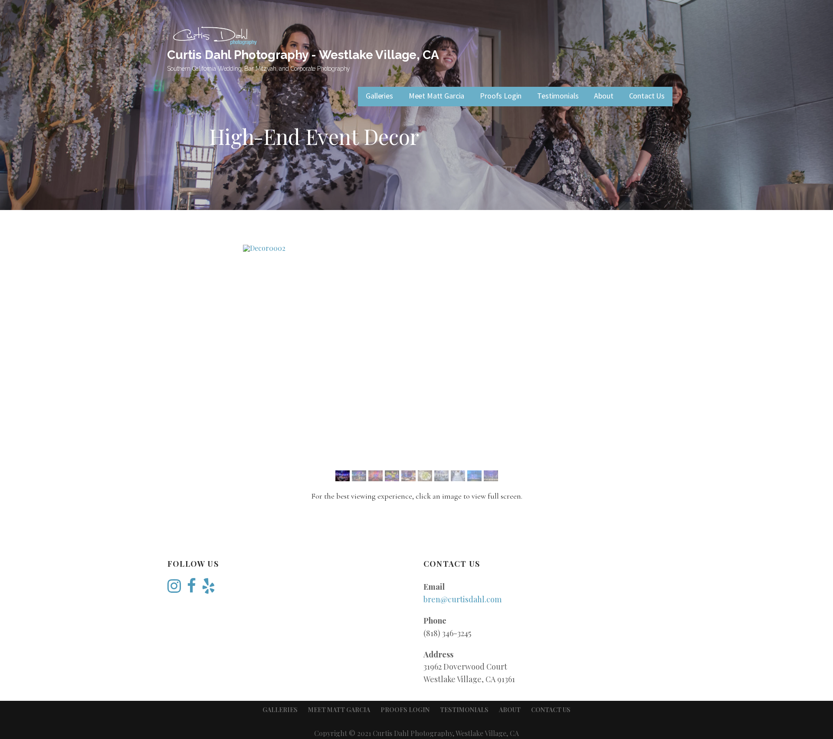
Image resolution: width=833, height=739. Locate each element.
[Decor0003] (416, 248)
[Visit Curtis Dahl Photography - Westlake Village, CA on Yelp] (208, 588)
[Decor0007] (414, 475)
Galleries (379, 96)
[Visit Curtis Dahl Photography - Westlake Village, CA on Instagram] (174, 588)
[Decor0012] (496, 475)
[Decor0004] (364, 475)
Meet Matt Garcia (436, 96)
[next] (598, 353)
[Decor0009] (447, 475)
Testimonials (557, 96)
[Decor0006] (397, 475)
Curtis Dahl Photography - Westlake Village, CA (303, 55)
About (603, 96)
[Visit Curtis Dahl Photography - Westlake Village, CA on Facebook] (191, 588)
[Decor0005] (381, 475)
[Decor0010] (463, 475)
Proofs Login (500, 96)
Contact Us (647, 96)
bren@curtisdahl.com (462, 599)
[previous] (235, 353)
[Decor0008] (430, 475)
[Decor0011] (480, 475)
